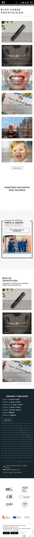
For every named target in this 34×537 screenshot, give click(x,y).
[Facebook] (27, 2)
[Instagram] (21, 2)
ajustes (17, 530)
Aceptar (6, 533)
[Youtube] (23, 2)
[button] (17, 168)
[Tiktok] (25, 2)
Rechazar (14, 533)
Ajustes (22, 533)
